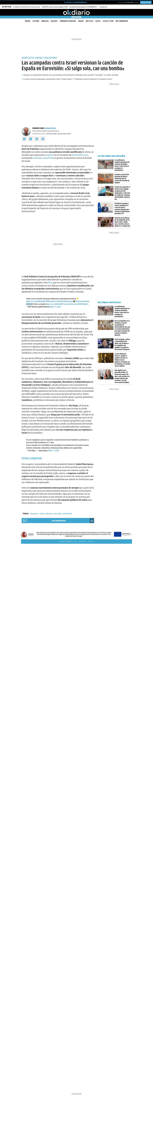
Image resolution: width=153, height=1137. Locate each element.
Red (50, 282)
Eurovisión (34, 514)
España (50, 155)
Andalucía (45, 21)
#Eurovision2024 (82, 301)
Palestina (49, 514)
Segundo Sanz (38, 128)
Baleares (54, 21)
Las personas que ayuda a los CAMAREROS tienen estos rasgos (88, 7)
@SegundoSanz (50, 128)
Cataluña (35, 21)
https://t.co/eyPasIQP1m (55, 304)
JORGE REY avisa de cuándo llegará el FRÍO (55, 7)
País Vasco (89, 21)
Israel (42, 514)
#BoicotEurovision (53, 301)
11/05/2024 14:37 (38, 134)
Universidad (67, 514)
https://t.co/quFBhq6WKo (36, 301)
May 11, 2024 (55, 307)
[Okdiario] (76, 12)
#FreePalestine (67, 301)
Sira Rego (57, 514)
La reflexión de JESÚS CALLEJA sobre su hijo (26, 7)
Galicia (97, 21)
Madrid (27, 21)
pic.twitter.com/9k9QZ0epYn (77, 304)
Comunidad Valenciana (68, 21)
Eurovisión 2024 (80, 155)
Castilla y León (108, 21)
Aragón (80, 21)
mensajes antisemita (43, 158)
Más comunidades (122, 21)
